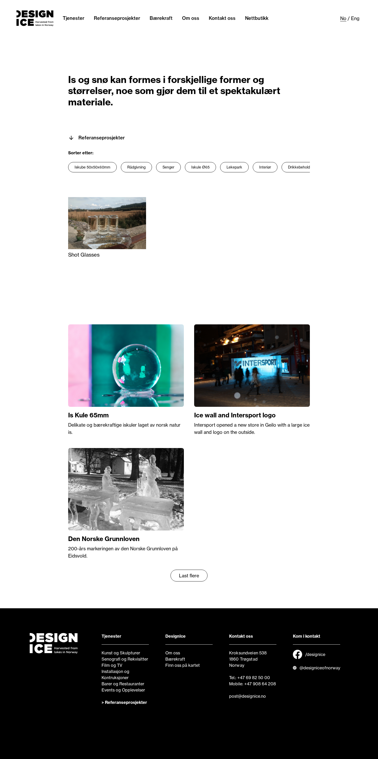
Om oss (190, 18)
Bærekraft (161, 18)
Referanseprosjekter (117, 18)
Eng (355, 18)
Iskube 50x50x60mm (92, 167)
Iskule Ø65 (200, 167)
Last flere (189, 575)
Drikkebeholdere (301, 167)
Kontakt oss (222, 18)
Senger (168, 167)
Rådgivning (136, 167)
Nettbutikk (256, 18)
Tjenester (73, 18)
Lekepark (234, 167)
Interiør (265, 167)
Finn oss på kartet (182, 665)
